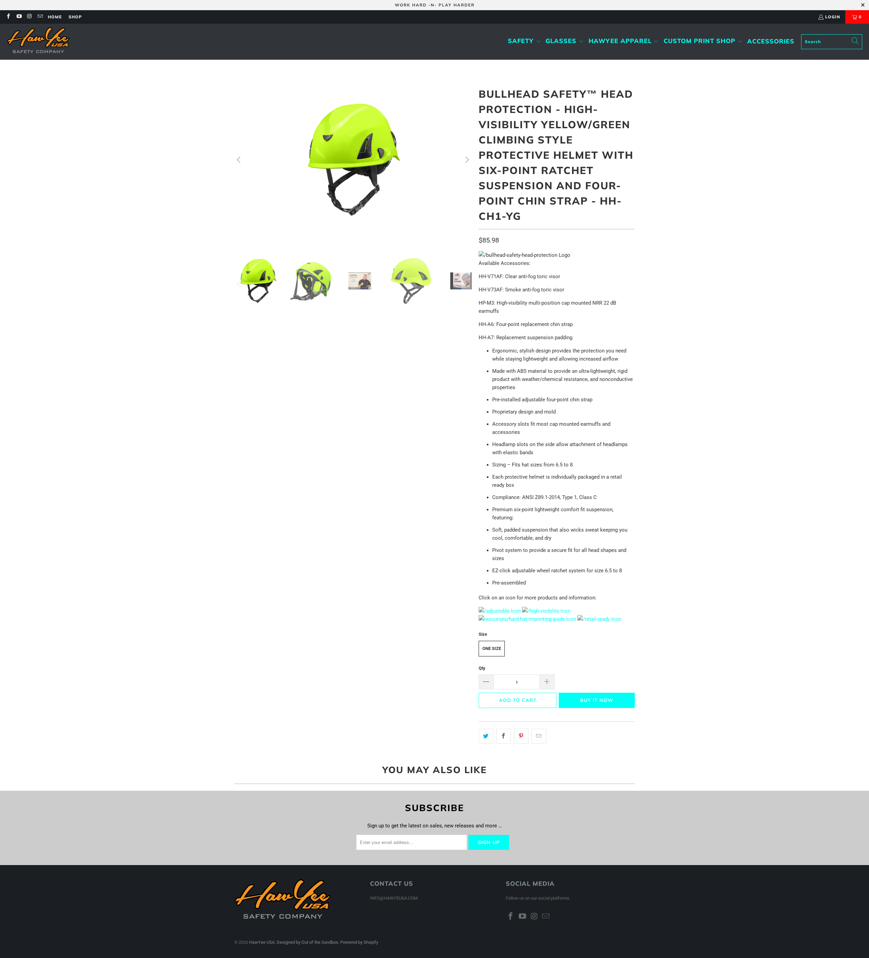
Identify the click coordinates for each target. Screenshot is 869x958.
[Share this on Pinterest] (521, 736)
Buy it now (596, 700)
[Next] (466, 160)
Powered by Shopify (359, 942)
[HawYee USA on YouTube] (18, 16)
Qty (482, 668)
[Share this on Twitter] (486, 736)
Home (55, 16)
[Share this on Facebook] (503, 736)
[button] (524, 41)
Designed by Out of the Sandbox (307, 942)
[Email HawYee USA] (40, 16)
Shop (75, 16)
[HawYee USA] (38, 41)
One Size (491, 648)
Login (832, 16)
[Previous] (239, 160)
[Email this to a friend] (539, 736)
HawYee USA (262, 942)
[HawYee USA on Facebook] (8, 16)
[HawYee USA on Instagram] (29, 16)
